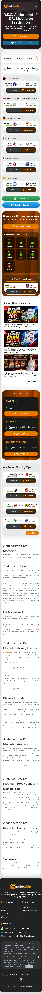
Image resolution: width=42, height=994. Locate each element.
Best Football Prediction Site (14, 957)
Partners (25, 914)
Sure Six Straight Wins (11, 947)
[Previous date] (5, 69)
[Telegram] (21, 979)
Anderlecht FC (8, 652)
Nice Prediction (25, 964)
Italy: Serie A (11, 138)
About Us (5, 910)
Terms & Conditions (30, 910)
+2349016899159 (24, 928)
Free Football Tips (10, 961)
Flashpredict (18, 962)
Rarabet (34, 944)
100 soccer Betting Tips (25, 961)
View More (32, 381)
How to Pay (5, 914)
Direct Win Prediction (11, 964)
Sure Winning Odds (10, 951)
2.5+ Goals (31, 58)
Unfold (30, 966)
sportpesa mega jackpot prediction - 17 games (20, 953)
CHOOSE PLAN (19, 413)
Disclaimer (26, 907)
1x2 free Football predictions (14, 966)
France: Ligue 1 (12, 158)
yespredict (7, 959)
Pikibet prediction (31, 962)
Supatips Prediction (27, 947)
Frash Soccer (8, 962)
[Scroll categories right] (37, 58)
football (6, 570)
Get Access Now (21, 226)
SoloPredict (8, 949)
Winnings (4, 917)
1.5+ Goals (19, 58)
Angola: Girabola (13, 78)
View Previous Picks (22, 279)
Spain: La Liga (12, 178)
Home (3, 907)
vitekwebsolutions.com (26, 986)
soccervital (7, 946)
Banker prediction (31, 957)
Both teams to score (11, 845)
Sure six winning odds (30, 949)
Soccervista (26, 944)
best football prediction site (23, 959)
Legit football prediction (12, 944)
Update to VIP (21, 36)
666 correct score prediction (14, 955)
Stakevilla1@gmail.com (21, 932)
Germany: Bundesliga (15, 118)
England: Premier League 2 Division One (22, 98)
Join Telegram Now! (23, 43)
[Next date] (37, 69)
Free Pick (7, 58)
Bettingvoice (17, 946)
